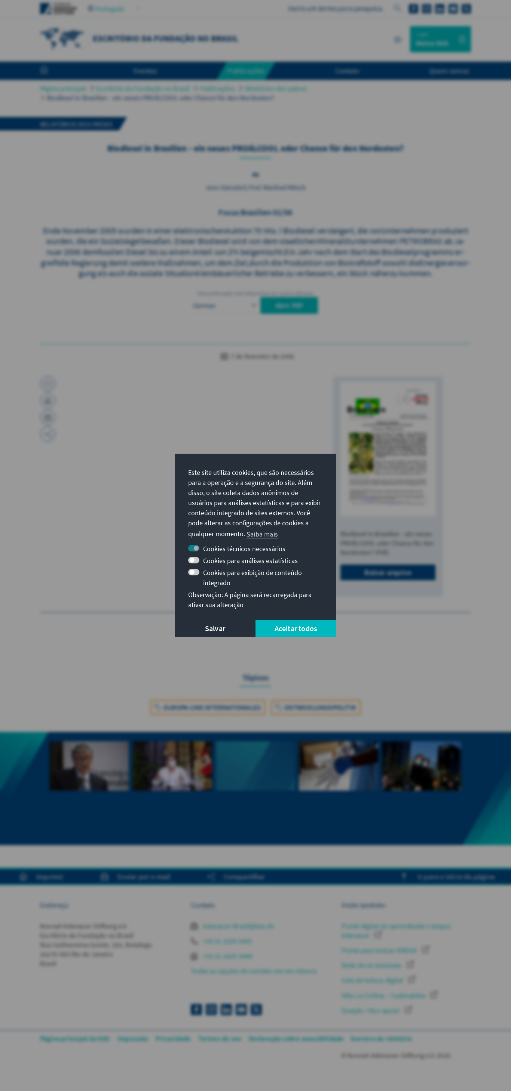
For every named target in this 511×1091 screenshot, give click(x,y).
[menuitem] (51, 71)
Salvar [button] (215, 628)
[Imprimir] (47, 400)
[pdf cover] (387, 449)
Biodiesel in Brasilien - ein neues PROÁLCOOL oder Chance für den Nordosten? (160, 97)
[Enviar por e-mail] (47, 417)
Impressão (133, 1038)
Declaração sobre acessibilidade (296, 1038)
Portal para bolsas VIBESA (380, 950)
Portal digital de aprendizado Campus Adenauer (396, 931)
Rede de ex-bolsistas (372, 965)
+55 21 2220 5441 (226, 941)
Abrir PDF (289, 305)
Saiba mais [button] (262, 533)
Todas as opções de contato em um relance (254, 971)
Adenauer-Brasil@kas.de (237, 926)
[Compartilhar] (47, 434)
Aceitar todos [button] (296, 628)
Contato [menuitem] (347, 70)
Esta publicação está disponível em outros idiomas (256, 293)
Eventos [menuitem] (145, 70)
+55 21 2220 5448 (226, 956)
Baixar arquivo (387, 572)
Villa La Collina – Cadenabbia (384, 995)
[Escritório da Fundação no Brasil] (62, 38)
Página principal (63, 88)
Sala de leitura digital (373, 980)
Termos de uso (220, 1038)
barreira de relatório (381, 1038)
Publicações (217, 88)
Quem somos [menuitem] (449, 70)
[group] (89, 788)
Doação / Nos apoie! (371, 1010)
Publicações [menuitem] (245, 70)
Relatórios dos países (276, 88)
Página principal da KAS (75, 1038)
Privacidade (173, 1038)
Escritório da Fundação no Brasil (143, 88)
